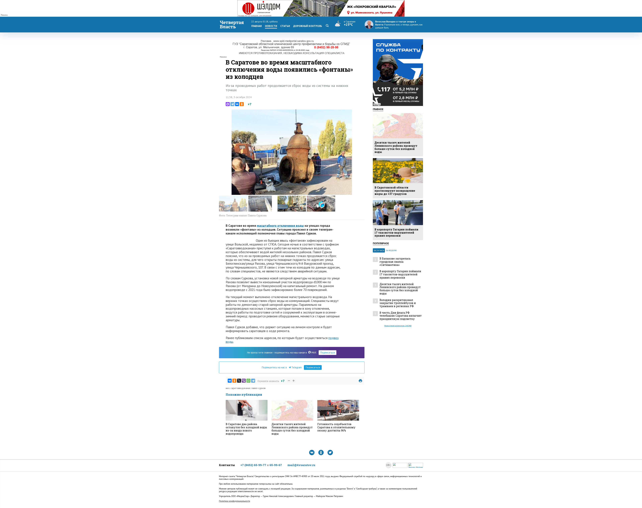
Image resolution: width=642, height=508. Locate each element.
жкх (228, 388)
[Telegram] (232, 104)
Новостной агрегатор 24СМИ (397, 325)
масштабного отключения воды (280, 225)
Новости (271, 26)
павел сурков (258, 388)
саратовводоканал (240, 388)
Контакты (227, 465)
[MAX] (228, 104)
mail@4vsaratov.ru (301, 465)
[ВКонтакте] (237, 104)
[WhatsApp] (248, 381)
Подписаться (327, 352)
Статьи (285, 26)
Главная (256, 26)
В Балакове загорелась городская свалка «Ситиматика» (395, 261)
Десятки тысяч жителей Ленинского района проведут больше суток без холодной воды (400, 289)
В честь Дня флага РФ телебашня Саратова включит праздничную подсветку (401, 316)
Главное (378, 109)
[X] (239, 381)
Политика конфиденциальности (234, 501)
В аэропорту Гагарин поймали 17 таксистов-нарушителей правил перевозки (400, 274)
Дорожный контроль (307, 26)
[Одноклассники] (242, 104)
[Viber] (244, 381)
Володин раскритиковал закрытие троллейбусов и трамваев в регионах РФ (398, 303)
